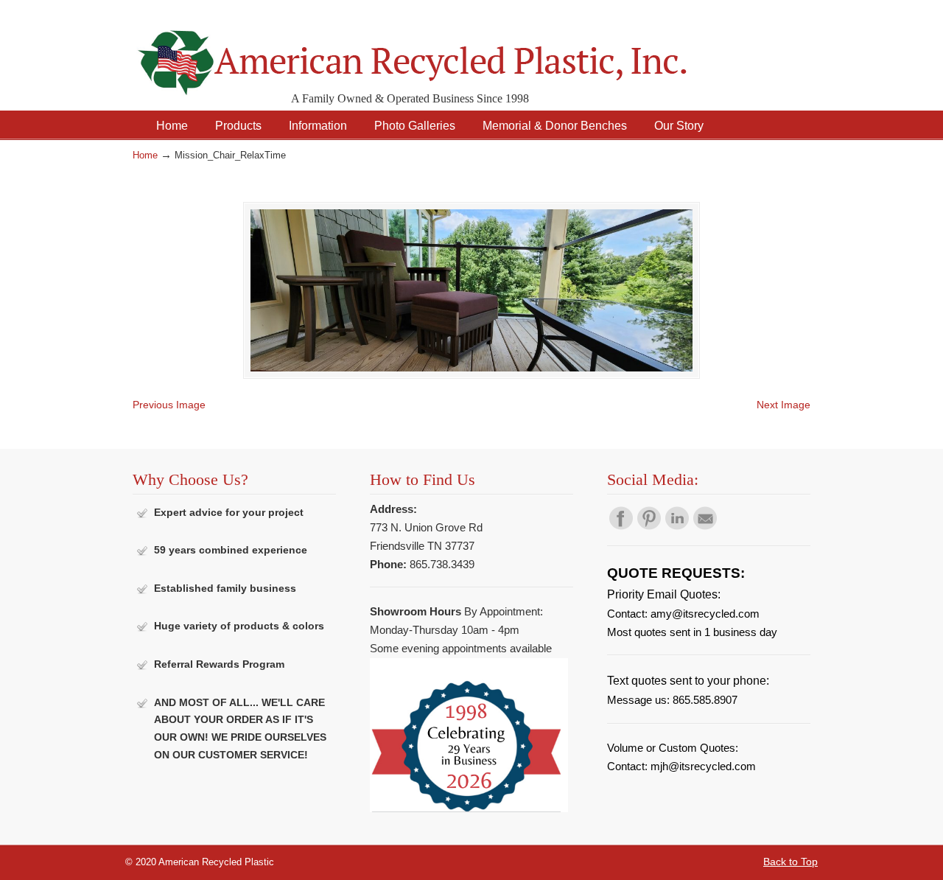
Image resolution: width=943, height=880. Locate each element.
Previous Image (169, 405)
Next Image (783, 405)
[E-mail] (705, 526)
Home (145, 155)
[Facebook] (621, 526)
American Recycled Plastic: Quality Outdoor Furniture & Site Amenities (449, 51)
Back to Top (790, 861)
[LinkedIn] (677, 526)
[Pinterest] (649, 526)
